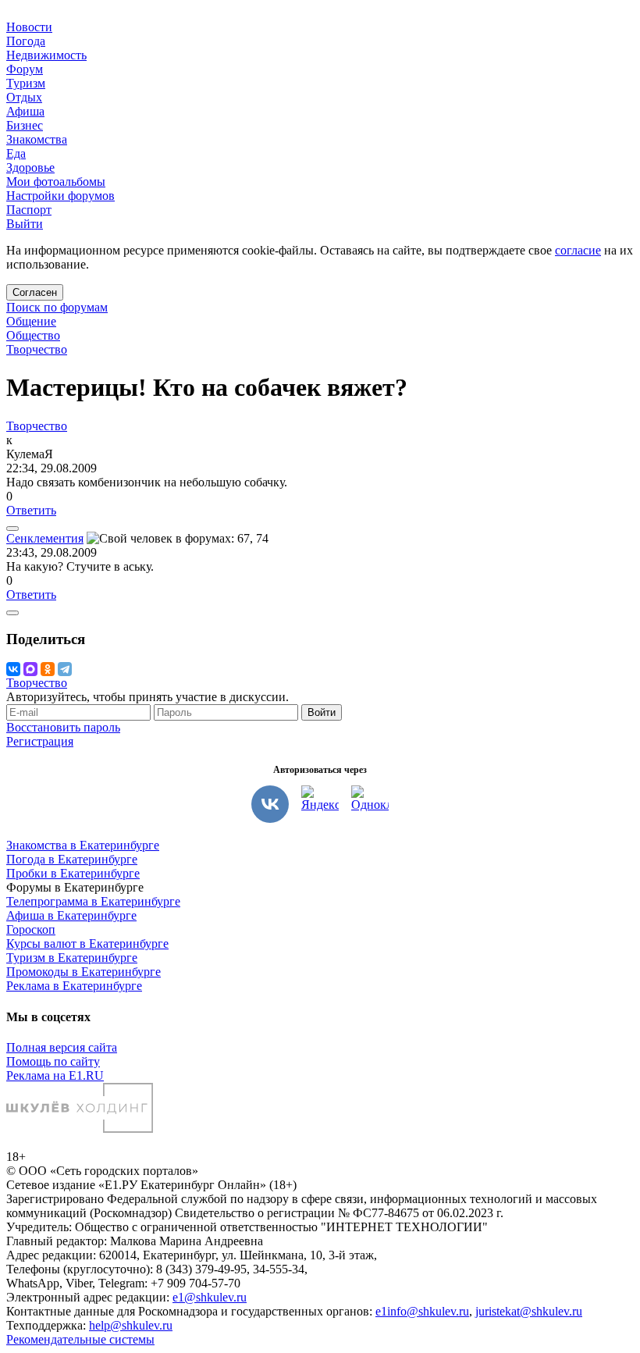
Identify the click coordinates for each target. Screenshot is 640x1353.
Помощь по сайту (53, 1061)
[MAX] (30, 669)
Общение (31, 321)
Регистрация (39, 741)
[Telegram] (65, 669)
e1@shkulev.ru (209, 1297)
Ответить (31, 510)
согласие (578, 250)
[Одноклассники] (48, 669)
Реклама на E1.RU (55, 1075)
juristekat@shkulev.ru (528, 1311)
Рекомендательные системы (80, 1339)
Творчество (36, 349)
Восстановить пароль (63, 727)
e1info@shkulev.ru (422, 1311)
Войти (322, 712)
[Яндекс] (320, 804)
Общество (33, 335)
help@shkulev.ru (130, 1325)
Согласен (34, 292)
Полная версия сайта (61, 1047)
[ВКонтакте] (13, 669)
